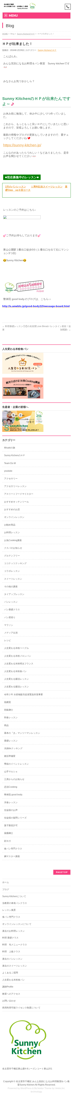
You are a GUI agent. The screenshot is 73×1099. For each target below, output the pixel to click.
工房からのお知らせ (14, 779)
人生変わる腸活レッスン (16, 679)
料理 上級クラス (11, 951)
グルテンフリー (12, 555)
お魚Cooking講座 (13, 540)
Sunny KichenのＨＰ (26, 34)
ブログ (5, 889)
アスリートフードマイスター (18, 494)
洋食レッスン (11, 802)
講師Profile (7, 986)
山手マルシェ (11, 771)
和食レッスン (11, 717)
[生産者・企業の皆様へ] (22, 430)
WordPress (26, 1088)
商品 (6, 725)
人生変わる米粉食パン (15, 671)
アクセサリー (11, 478)
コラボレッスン (12, 571)
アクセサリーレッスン (15, 486)
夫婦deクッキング (13, 748)
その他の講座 (11, 586)
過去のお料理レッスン (13, 931)
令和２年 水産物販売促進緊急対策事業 (23, 694)
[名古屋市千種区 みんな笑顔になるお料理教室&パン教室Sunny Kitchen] (19, 6)
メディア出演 (11, 632)
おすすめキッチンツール (16, 501)
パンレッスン (11, 602)
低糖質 (7, 702)
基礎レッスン (11, 740)
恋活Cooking (10, 787)
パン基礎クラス (12, 609)
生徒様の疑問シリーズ (15, 817)
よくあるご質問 (10, 972)
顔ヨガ (7, 841)
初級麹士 (8, 710)
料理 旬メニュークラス (14, 944)
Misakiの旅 (9, 447)
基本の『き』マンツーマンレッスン (22, 733)
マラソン (8, 625)
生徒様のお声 (11, 810)
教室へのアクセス (11, 994)
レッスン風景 (9, 910)
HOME (5, 34)
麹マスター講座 (12, 856)
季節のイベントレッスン (16, 764)
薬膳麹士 (8, 833)
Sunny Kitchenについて (14, 896)
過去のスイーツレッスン (14, 965)
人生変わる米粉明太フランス (18, 663)
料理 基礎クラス (10, 937)
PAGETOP (62, 872)
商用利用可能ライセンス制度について (21, 1007)
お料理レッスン (12, 532)
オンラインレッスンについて (16, 924)
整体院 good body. (13, 794)
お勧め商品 (9, 524)
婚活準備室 (9, 756)
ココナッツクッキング (15, 563)
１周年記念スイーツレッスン (47, 186)
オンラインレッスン (14, 517)
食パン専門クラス (13, 848)
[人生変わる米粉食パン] (22, 372)
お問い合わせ (9, 1000)
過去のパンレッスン (12, 959)
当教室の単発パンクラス (14, 903)
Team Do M (10, 463)
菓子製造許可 (11, 825)
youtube (8, 471)
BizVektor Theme (42, 1088)
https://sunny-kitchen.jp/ (22, 145)
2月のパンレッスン (15, 186)
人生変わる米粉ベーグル (16, 648)
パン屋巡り (9, 617)
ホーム (5, 882)
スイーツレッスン (13, 579)
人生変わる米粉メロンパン (17, 656)
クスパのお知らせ (13, 548)
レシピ (7, 640)
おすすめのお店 (12, 509)
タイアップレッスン (14, 594)
